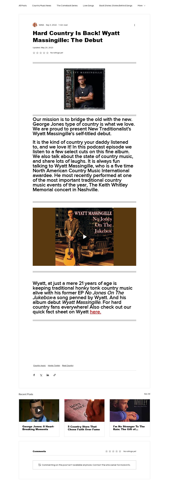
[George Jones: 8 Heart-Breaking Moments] (39, 410)
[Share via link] (54, 375)
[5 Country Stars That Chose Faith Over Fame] (84, 410)
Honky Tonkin (54, 365)
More (140, 6)
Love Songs (88, 6)
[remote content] (84, 341)
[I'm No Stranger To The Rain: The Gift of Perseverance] (130, 410)
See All (147, 394)
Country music (39, 365)
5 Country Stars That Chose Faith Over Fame (84, 428)
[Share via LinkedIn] (47, 375)
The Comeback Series (67, 6)
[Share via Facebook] (34, 375)
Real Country (67, 365)
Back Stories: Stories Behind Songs (115, 6)
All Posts (23, 6)
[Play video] (84, 237)
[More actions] (134, 25)
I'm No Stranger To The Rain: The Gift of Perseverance (129, 428)
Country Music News (41, 6)
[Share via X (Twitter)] (41, 375)
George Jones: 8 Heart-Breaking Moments (38, 428)
